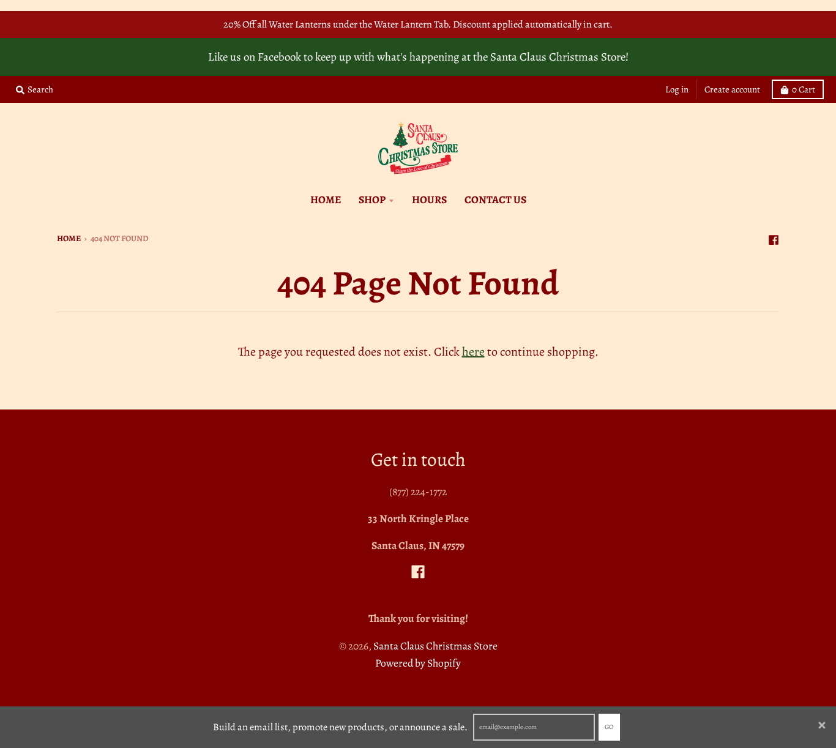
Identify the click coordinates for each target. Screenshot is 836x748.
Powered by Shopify (418, 663)
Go (609, 726)
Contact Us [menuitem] (495, 199)
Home (69, 238)
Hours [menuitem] (429, 199)
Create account (732, 89)
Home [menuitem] (325, 199)
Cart (803, 89)
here (473, 351)
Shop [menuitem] (372, 199)
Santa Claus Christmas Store (435, 645)
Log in (677, 89)
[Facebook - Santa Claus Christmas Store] (773, 237)
